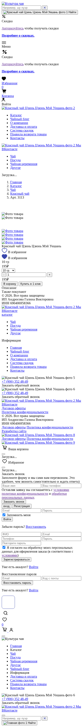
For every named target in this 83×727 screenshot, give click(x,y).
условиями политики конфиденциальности (35, 491)
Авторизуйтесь (13, 28)
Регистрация (22, 506)
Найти (72, 12)
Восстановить (36, 526)
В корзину (9, 283)
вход (6, 506)
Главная (16, 182)
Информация (20, 672)
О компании (19, 123)
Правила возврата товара (28, 134)
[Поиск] (44, 8)
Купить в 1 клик (30, 283)
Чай (13, 156)
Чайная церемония (23, 164)
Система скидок (22, 130)
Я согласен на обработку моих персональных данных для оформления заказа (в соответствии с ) (37, 551)
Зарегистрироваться (16, 559)
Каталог (16, 115)
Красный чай (19, 193)
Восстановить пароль (17, 582)
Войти (7, 519)
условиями (9, 555)
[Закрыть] (3, 454)
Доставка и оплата (23, 126)
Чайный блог (19, 119)
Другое (15, 168)
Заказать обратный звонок (21, 385)
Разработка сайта (14, 431)
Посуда (15, 160)
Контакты (17, 138)
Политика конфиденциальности (25, 412)
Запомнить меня (18, 515)
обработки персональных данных (34, 495)
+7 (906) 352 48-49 (15, 381)
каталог (7, 314)
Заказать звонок (13, 501)
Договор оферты (14, 408)
